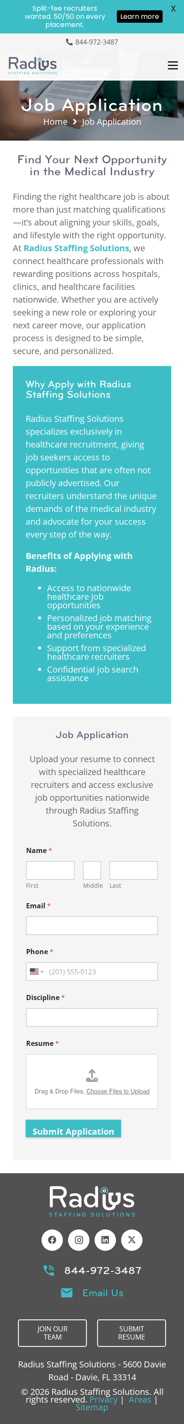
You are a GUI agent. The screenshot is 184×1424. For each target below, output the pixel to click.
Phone (39, 952)
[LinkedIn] (105, 1240)
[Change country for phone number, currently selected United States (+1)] (36, 971)
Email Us (103, 1292)
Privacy (103, 1399)
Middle (93, 885)
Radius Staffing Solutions (76, 248)
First (32, 885)
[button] (172, 65)
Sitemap (92, 1407)
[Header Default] (33, 65)
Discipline (45, 998)
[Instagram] (78, 1240)
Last (115, 885)
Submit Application (73, 1131)
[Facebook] (52, 1240)
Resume (42, 1043)
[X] (131, 1240)
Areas (140, 1399)
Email (38, 906)
